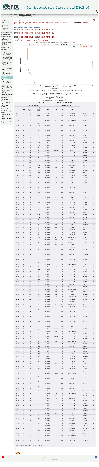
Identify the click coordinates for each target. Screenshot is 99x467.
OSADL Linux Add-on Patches (7, 88)
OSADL (3, 21)
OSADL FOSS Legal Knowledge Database (7, 56)
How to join (4, 23)
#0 (20, 29)
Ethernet (35, 40)
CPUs (26, 22)
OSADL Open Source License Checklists (6, 54)
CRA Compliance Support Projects (6, 66)
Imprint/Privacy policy (82, 14)
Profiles (16, 23)
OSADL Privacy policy (7, 118)
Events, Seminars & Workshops (6, 33)
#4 (26, 29)
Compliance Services (5, 48)
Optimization (28, 40)
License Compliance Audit (6, 71)
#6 (30, 29)
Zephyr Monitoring (6, 79)
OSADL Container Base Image (7, 69)
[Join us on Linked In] (96, 458)
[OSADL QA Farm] (94, 21)
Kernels (51, 22)
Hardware (21, 22)
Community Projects (5, 96)
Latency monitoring (67, 22)
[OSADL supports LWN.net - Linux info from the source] (49, 457)
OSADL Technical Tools (7, 94)
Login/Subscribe (93, 14)
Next (46, 40)
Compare (21, 23)
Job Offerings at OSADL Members (6, 45)
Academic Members (6, 40)
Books (3, 101)
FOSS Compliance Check (6, 74)
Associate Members (6, 39)
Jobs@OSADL (5, 28)
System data (85, 22)
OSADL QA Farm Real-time (25, 16)
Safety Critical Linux (6, 92)
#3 (24, 29)
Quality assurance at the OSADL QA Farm (6, 86)
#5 (28, 29)
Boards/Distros (57, 22)
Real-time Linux (5, 81)
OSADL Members (6, 36)
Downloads (4, 109)
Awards (27, 23)
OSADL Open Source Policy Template (6, 51)
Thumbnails (41, 40)
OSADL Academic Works (6, 103)
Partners (4, 26)
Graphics (38, 22)
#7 (31, 29)
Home (74, 14)
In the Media (5, 25)
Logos (3, 29)
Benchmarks (32, 22)
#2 (23, 29)
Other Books (5, 105)
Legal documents (6, 114)
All (19, 40)
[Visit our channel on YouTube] (3, 457)
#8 (33, 29)
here (38, 42)
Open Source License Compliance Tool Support (7, 59)
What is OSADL (5, 22)
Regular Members (6, 38)
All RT (22, 40)
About (15, 22)
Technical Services (15, 16)
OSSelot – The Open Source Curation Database (6, 63)
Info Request (5, 31)
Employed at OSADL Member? (6, 43)
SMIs (67, 94)
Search (3, 120)
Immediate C (5, 99)
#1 (21, 29)
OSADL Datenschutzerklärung (7, 116)
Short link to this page (93, 458)
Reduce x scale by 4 (55, 88)
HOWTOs (4, 107)
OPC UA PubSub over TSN (7, 91)
